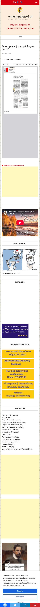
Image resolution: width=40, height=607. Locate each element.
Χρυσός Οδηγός (8, 447)
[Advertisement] (20, 182)
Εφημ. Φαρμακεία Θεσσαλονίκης (14, 422)
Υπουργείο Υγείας (8, 444)
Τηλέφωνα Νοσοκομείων (11, 439)
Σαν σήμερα (6, 434)
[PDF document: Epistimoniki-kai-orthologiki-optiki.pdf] (20, 110)
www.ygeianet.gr (20, 16)
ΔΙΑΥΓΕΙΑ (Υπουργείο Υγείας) (12, 427)
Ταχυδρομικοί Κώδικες (10, 437)
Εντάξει (20, 591)
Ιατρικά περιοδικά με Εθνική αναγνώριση (17, 449)
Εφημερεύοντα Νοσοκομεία (12, 425)
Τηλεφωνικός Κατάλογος (11, 442)
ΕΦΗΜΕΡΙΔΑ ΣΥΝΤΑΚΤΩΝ (14, 165)
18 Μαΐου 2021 (6, 53)
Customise (20, 597)
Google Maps (7, 417)
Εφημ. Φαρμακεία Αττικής (11, 420)
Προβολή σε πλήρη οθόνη (11, 59)
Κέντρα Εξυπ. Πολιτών (10, 430)
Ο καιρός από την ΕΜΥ (10, 432)
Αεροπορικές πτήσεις (10, 415)
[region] (20, 589)
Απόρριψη (20, 602)
